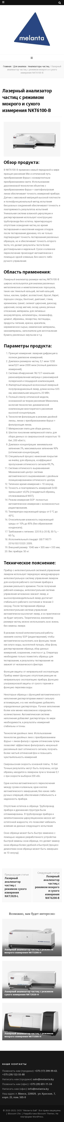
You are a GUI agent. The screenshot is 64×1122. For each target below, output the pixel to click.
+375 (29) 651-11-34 (40, 1084)
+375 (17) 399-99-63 (46, 1071)
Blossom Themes (45, 1113)
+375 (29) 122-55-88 (13, 1074)
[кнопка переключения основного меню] (32, 58)
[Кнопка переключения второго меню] (3, 2)
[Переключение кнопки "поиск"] (59, 3)
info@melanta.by (38, 1089)
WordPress (38, 1116)
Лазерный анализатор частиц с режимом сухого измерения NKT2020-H (28, 993)
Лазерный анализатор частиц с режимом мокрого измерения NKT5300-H (28, 1035)
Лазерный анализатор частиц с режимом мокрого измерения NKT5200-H (28, 951)
